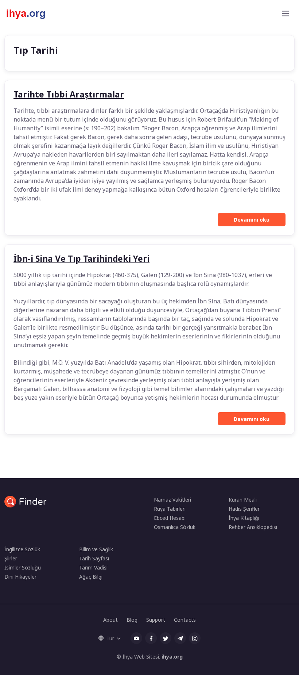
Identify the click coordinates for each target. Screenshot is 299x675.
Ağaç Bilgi (90, 576)
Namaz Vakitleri (172, 499)
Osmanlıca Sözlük (174, 526)
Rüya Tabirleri (170, 508)
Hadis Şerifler (244, 508)
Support (155, 619)
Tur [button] (110, 638)
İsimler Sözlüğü (22, 567)
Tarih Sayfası (94, 558)
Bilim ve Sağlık (96, 549)
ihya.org (172, 656)
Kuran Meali (243, 499)
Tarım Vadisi (93, 567)
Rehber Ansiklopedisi (253, 526)
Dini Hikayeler (20, 576)
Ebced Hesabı (170, 517)
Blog (132, 619)
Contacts (185, 619)
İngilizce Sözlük (22, 549)
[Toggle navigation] (285, 13)
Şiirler (10, 558)
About (110, 619)
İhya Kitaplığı (244, 517)
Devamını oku (251, 219)
